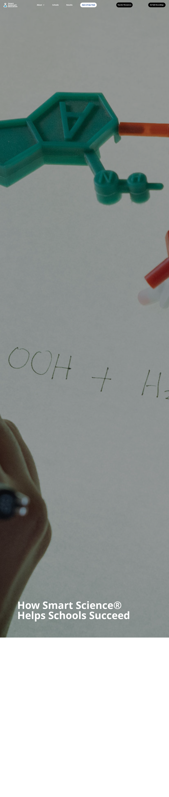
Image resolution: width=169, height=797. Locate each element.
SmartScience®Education (12, 5)
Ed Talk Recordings (157, 5)
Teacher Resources (124, 5)
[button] (41, 5)
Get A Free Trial (88, 5)
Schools (55, 5)
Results (69, 5)
